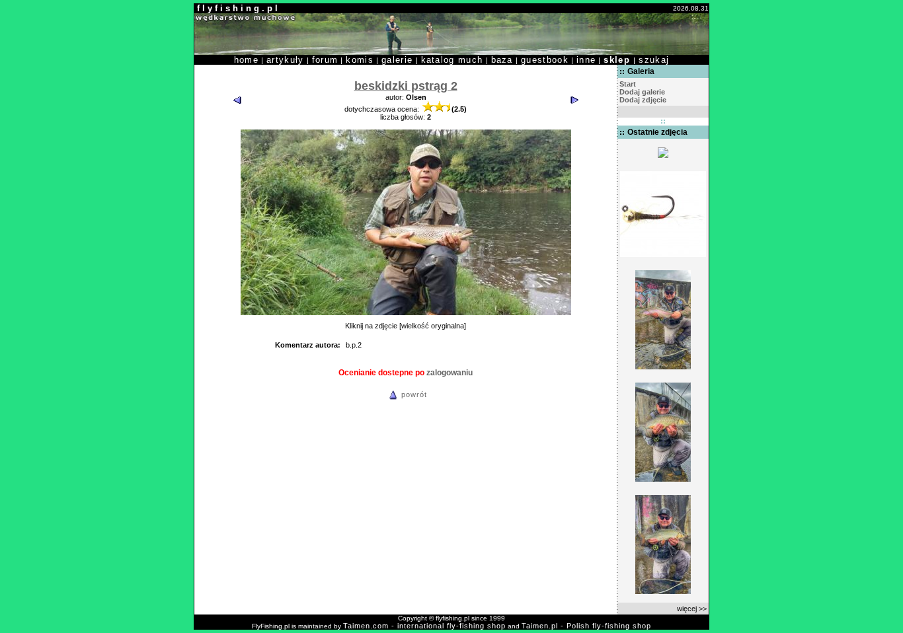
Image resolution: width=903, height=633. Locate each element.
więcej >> (692, 609)
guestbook (545, 60)
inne (586, 60)
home (246, 60)
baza (502, 60)
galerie (396, 60)
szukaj (654, 60)
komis (359, 60)
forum (325, 60)
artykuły (285, 60)
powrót (414, 394)
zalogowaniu (449, 372)
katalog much (452, 60)
